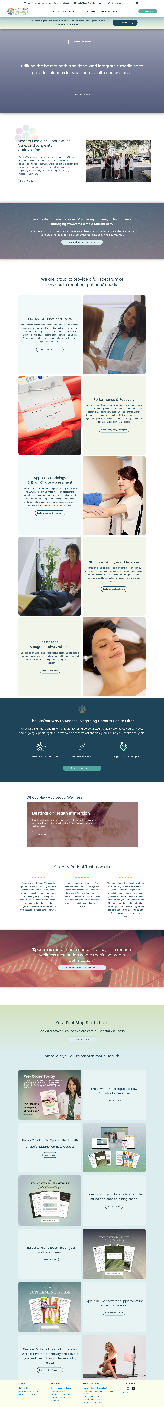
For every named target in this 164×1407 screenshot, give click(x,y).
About (71, 11)
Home (52, 11)
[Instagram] (133, 1388)
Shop (93, 11)
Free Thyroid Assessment (107, 11)
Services (82, 11)
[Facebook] (128, 1388)
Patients (60, 11)
